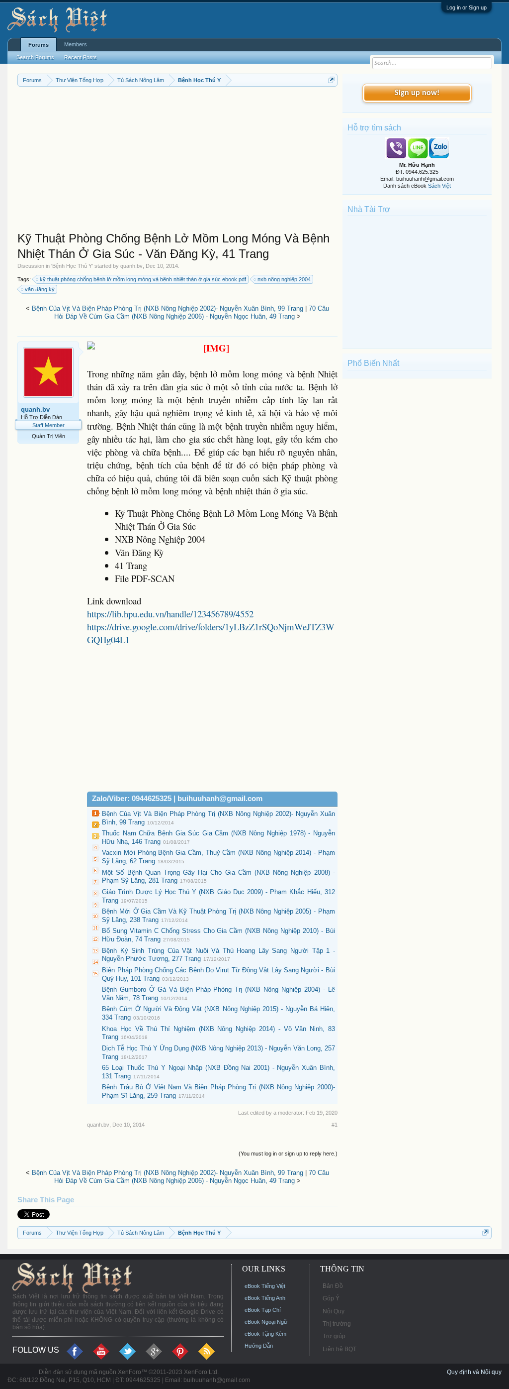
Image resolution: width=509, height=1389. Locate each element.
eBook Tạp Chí (263, 1310)
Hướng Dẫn (259, 1346)
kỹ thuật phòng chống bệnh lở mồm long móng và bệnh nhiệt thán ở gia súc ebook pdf (143, 279)
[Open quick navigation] (331, 80)
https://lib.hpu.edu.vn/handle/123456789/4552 (170, 613)
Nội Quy (333, 1311)
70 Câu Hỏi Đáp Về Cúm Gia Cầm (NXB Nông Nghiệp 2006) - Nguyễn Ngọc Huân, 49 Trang (191, 313)
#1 (335, 1125)
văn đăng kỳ (40, 289)
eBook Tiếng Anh (265, 1298)
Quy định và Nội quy (474, 1372)
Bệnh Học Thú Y (72, 266)
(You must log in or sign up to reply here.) (288, 1154)
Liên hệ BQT (339, 1349)
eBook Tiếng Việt (265, 1286)
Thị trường (337, 1323)
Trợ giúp (334, 1336)
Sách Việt (439, 186)
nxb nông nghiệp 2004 (284, 279)
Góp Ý (331, 1298)
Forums (38, 45)
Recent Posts (80, 57)
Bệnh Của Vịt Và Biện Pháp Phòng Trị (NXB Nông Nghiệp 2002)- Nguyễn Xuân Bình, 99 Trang (167, 308)
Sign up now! (417, 93)
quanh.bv (131, 266)
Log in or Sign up (466, 7)
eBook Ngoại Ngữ (266, 1322)
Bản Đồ (333, 1285)
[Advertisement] (177, 161)
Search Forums (35, 57)
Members (75, 44)
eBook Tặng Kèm (265, 1334)
